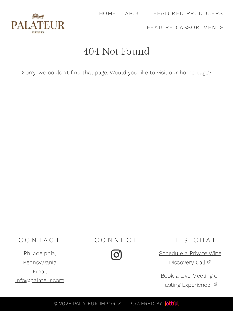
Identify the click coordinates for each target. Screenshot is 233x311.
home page (194, 72)
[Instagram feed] (116, 255)
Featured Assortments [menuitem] (185, 27)
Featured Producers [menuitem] (188, 13)
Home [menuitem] (107, 13)
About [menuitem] (135, 13)
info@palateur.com (39, 280)
